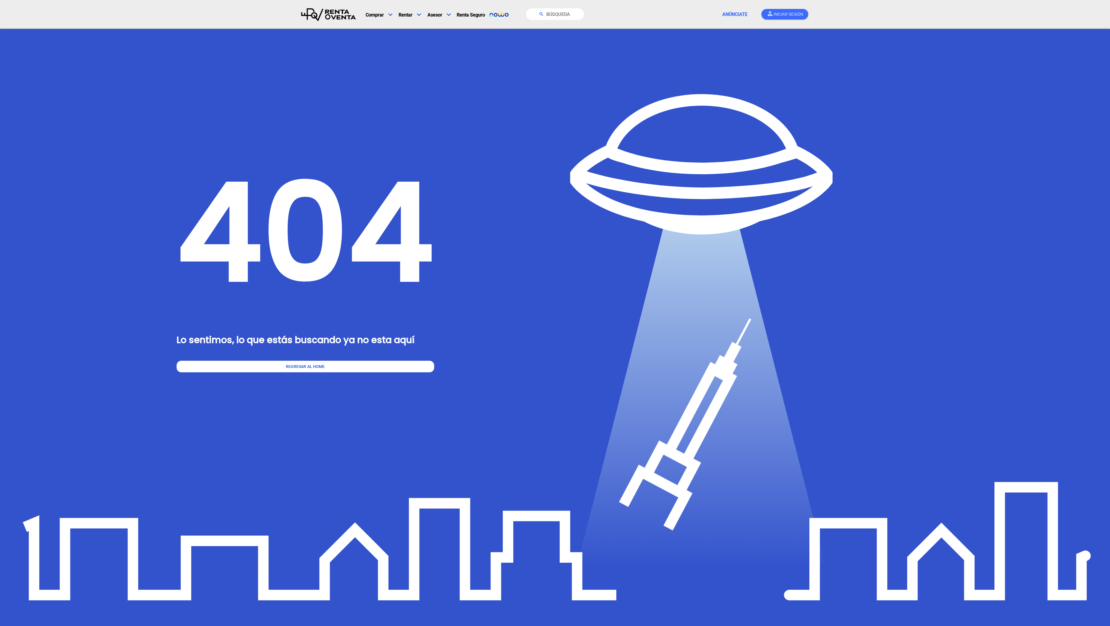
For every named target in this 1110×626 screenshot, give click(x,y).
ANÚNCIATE (735, 14)
